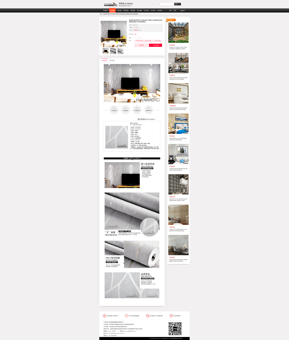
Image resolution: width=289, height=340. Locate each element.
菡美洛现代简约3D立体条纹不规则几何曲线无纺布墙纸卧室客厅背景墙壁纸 (120, 14)
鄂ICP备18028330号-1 (177, 338)
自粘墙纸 (119, 10)
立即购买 (141, 45)
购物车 (183, 10)
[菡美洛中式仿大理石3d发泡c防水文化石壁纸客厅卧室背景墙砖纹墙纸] (178, 214)
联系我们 (159, 10)
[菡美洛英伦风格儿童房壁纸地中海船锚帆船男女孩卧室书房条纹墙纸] (178, 244)
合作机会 (153, 10)
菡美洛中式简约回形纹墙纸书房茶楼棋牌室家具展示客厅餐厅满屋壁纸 (178, 78)
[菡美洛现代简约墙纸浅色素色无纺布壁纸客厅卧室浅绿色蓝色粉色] (178, 153)
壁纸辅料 (132, 10)
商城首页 (105, 10)
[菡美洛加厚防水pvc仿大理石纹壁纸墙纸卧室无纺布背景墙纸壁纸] (178, 123)
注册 (175, 10)
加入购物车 (156, 45)
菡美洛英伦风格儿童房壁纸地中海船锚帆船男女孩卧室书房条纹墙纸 (178, 260)
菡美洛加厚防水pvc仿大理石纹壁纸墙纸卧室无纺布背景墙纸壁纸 (178, 139)
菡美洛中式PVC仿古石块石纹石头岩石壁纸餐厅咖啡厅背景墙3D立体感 (178, 199)
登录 (170, 10)
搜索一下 (177, 4)
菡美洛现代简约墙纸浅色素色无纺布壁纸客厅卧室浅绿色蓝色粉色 (178, 169)
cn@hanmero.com (131, 331)
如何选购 (139, 10)
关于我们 (146, 10)
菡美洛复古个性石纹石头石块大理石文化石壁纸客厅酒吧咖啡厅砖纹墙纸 (178, 48)
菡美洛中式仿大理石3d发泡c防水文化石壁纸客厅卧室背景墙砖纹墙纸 (178, 230)
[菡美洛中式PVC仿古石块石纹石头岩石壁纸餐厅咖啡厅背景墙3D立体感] (178, 184)
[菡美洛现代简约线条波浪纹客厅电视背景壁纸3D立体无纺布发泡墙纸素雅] (178, 93)
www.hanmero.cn (115, 337)
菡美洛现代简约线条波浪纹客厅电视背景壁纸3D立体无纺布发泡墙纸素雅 (178, 108)
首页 (101, 14)
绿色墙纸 (112, 10)
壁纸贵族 (126, 10)
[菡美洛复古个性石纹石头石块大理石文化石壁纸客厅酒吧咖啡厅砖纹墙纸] (178, 32)
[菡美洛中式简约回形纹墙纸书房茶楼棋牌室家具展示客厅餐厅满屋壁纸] (178, 62)
